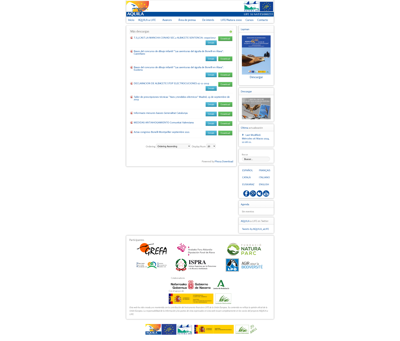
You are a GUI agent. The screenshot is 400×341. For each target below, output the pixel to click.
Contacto (262, 20)
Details (211, 42)
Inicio (131, 20)
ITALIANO (264, 177)
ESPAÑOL (247, 170)
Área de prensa (187, 20)
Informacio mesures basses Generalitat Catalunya (161, 112)
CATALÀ (246, 177)
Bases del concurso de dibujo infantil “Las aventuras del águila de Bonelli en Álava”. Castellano (179, 52)
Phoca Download (224, 161)
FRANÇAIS (264, 170)
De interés (208, 20)
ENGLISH (264, 184)
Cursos (249, 20)
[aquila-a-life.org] (200, 329)
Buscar (245, 154)
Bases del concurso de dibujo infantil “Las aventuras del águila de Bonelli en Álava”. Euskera (179, 68)
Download (225, 38)
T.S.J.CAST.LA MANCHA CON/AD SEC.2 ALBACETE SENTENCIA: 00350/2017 (175, 37)
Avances (167, 20)
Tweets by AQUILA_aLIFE (255, 228)
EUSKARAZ (248, 184)
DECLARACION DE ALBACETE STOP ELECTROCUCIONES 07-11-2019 (171, 83)
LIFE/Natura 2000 (231, 20)
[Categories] (231, 31)
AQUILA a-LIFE (147, 20)
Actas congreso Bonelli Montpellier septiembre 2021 (162, 131)
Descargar (256, 77)
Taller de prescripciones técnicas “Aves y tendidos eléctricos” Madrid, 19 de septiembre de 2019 (182, 98)
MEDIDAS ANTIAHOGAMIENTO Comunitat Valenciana (164, 122)
